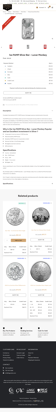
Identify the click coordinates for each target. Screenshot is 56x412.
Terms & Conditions (8, 360)
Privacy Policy (7, 357)
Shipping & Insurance (34, 360)
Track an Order (21, 355)
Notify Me (28, 93)
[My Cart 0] (48, 7)
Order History (20, 357)
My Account (6, 355)
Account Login (21, 353)
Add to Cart (18, 240)
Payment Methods (33, 357)
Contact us (6, 353)
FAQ (29, 355)
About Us (30, 353)
